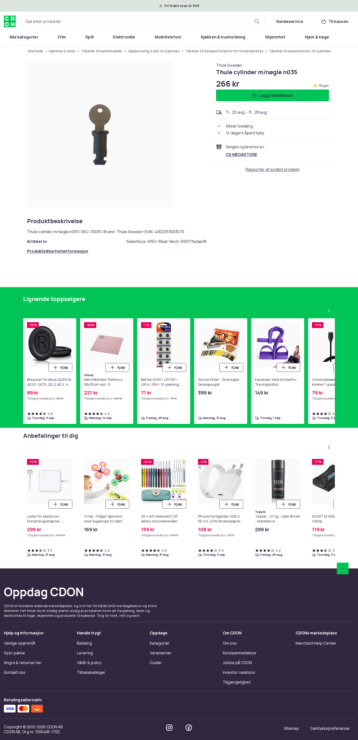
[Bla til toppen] (343, 568)
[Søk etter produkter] (257, 21)
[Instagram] (169, 727)
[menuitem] (24, 37)
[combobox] (143, 21)
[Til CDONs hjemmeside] (10, 21)
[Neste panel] (329, 310)
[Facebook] (189, 727)
